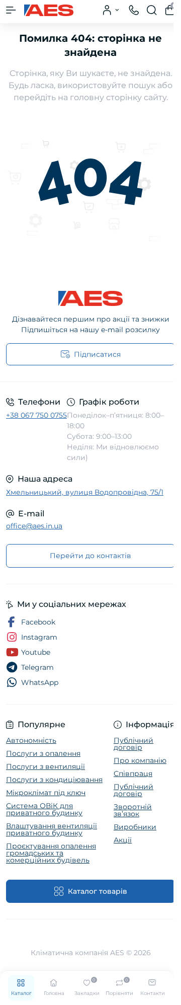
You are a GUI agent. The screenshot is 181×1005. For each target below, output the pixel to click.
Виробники (135, 826)
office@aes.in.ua (34, 525)
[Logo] (48, 10)
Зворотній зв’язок (133, 810)
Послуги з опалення (43, 753)
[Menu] (11, 10)
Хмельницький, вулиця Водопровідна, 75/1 (84, 492)
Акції (123, 839)
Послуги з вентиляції (45, 766)
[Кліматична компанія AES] (90, 298)
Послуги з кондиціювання (54, 779)
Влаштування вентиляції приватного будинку (51, 829)
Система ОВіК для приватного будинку (44, 809)
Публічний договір (133, 744)
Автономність (31, 740)
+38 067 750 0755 (36, 415)
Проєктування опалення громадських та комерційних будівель (51, 853)
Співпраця (133, 773)
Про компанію (140, 760)
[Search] (152, 10)
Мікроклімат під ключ (45, 792)
